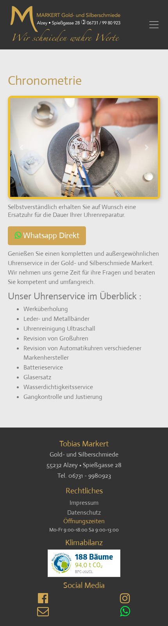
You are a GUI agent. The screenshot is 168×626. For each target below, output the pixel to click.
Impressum (84, 503)
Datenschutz (84, 512)
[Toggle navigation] (154, 25)
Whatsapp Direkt (51, 235)
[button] (21, 147)
